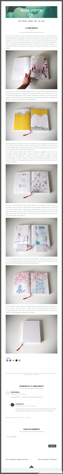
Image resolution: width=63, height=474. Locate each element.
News (35, 21)
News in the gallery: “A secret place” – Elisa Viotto (20, 417)
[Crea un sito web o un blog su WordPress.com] (6, 470)
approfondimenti (25, 373)
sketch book (30, 374)
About (43, 21)
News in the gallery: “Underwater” (47, 459)
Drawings (30, 21)
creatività (34, 373)
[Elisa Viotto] (31, 12)
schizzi (26, 374)
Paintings (24, 21)
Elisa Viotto (42, 373)
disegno (38, 373)
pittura (55, 373)
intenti (46, 373)
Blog (39, 21)
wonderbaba (15, 392)
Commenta (52, 446)
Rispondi (24, 394)
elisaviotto (20, 404)
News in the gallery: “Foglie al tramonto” (17, 459)
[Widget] (31, 466)
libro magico (51, 373)
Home (19, 21)
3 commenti (36, 374)
